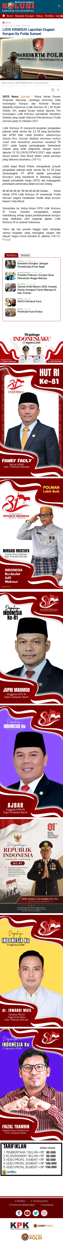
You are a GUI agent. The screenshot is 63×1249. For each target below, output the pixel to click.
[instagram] (44, 1213)
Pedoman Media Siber (22, 1205)
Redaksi (20, 1201)
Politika (49, 16)
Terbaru (11, 255)
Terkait (25, 255)
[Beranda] (4, 16)
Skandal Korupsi (24, 16)
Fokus (39, 16)
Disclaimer (48, 1205)
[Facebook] (19, 1213)
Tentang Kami (40, 1201)
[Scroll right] (61, 15)
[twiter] (35, 1213)
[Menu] (59, 6)
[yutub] (27, 1213)
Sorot (10, 16)
